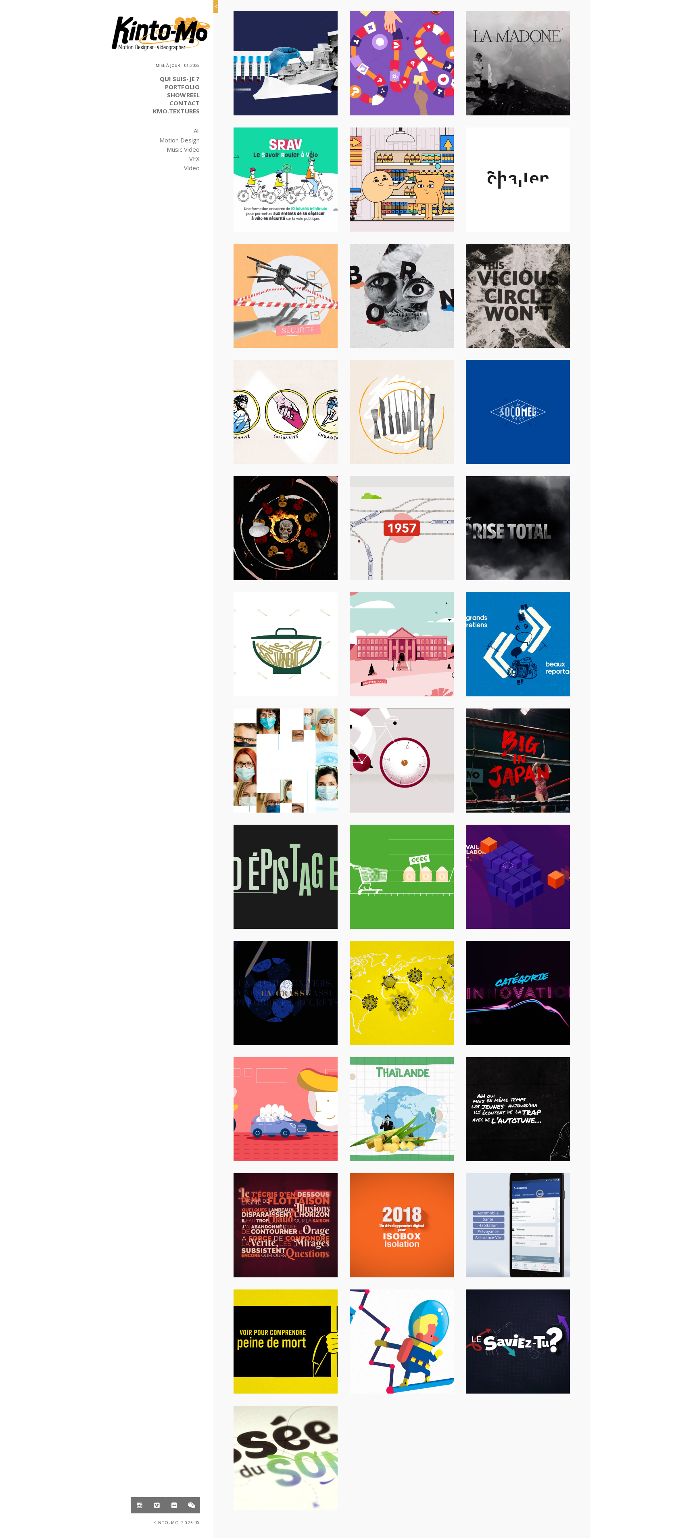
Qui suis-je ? (180, 79)
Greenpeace (518, 525)
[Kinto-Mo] (160, 33)
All (197, 131)
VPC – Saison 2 (402, 989)
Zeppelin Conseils (517, 873)
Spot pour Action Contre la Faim (402, 879)
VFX (194, 159)
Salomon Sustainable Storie (401, 414)
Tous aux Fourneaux (285, 641)
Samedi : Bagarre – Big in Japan (518, 763)
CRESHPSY (401, 176)
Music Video (183, 149)
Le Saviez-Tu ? (517, 1338)
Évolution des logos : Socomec (518, 414)
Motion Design (179, 140)
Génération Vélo (285, 176)
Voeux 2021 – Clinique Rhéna (285, 763)
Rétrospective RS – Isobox (402, 1222)
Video (192, 168)
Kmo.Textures (176, 111)
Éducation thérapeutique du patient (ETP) (402, 66)
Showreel (183, 95)
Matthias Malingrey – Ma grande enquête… (402, 1344)
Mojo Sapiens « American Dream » (402, 298)
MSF (285, 60)
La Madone (518, 60)
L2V (402, 1106)
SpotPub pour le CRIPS (285, 873)
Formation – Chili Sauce (285, 525)
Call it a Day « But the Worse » (518, 298)
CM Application (518, 1222)
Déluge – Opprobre (285, 989)
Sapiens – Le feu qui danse (285, 1222)
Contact (184, 103)
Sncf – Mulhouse (401, 525)
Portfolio (182, 87)
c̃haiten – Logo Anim (518, 176)
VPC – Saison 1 (286, 1338)
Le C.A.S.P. (286, 408)
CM (286, 1106)
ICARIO (285, 292)
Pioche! (517, 641)
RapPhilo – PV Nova (518, 1106)
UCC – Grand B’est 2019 (518, 989)
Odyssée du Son (285, 1454)
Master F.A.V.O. (401, 641)
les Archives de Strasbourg (402, 763)
